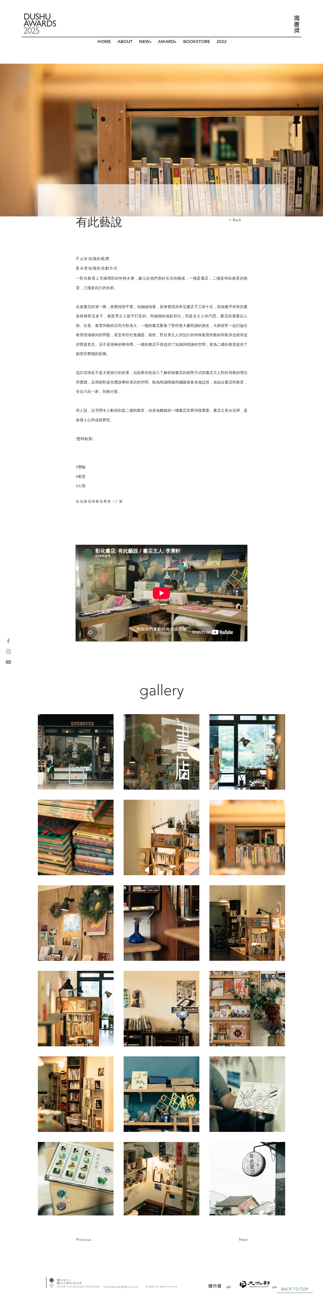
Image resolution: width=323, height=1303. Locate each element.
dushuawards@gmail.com (120, 1286)
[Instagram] (8, 651)
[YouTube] (8, 662)
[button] (125, 41)
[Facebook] (8, 641)
